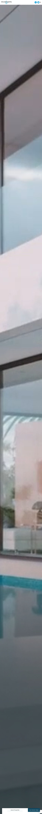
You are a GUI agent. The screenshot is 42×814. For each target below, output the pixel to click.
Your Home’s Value (33, 810)
